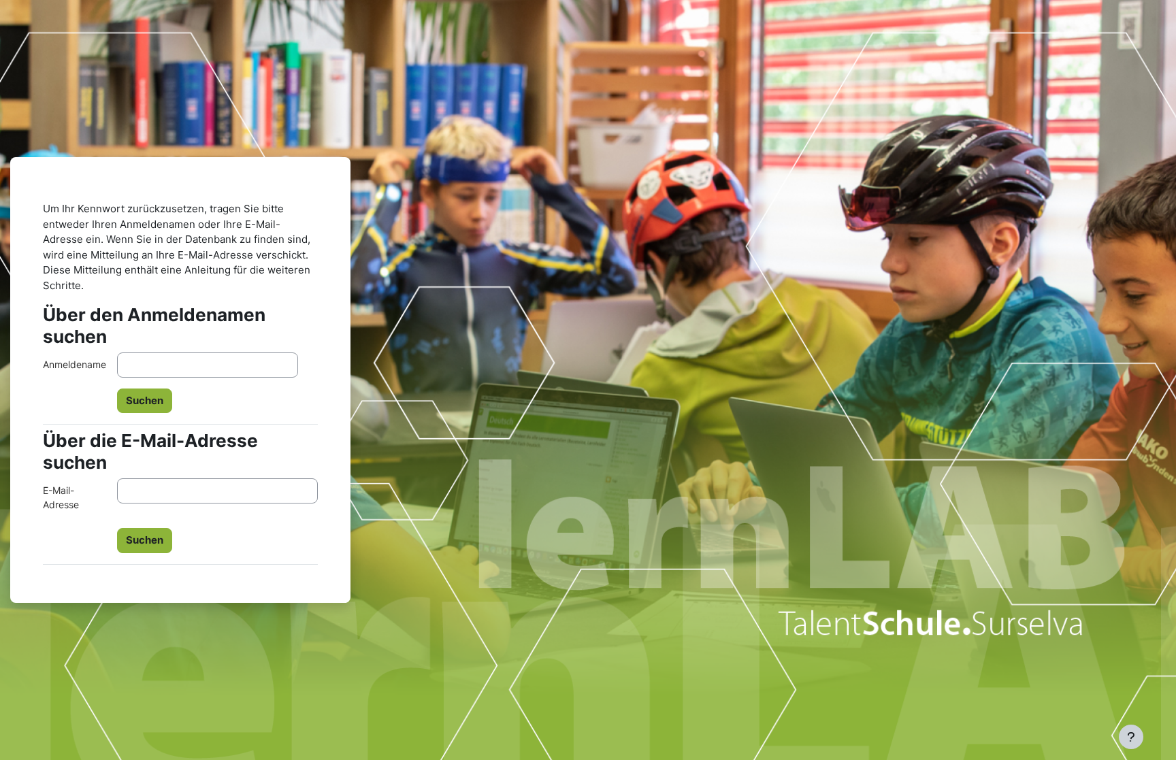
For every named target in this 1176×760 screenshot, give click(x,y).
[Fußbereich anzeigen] (1131, 737)
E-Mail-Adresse (61, 497)
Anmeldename (74, 364)
